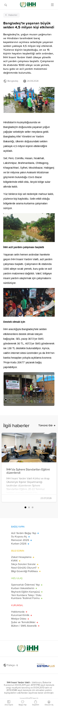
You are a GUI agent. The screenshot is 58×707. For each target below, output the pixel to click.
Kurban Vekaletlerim (22, 588)
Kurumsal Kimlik (20, 615)
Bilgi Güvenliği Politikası (24, 571)
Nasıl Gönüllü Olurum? (23, 567)
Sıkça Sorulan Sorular (23, 564)
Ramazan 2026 (20, 540)
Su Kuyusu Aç (19, 536)
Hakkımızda (18, 611)
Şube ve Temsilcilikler (23, 622)
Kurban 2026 (18, 543)
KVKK (14, 560)
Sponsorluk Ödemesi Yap (25, 584)
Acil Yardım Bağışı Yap (23, 533)
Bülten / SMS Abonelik (24, 625)
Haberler (12, 15)
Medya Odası (18, 618)
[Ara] (5, 4)
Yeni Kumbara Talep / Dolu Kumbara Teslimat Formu (26, 597)
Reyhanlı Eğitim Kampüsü (25, 591)
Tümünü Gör (45, 425)
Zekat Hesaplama (21, 557)
